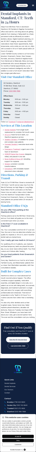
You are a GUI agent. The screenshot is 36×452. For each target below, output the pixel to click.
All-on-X (8, 135)
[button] (33, 5)
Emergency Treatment (12, 149)
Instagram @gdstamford (25, 122)
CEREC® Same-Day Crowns (14, 154)
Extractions (8, 169)
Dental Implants (10, 130)
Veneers (7, 164)
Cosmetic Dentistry (11, 144)
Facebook (12, 122)
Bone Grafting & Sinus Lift (14, 159)
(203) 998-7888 (14, 91)
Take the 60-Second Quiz (18, 340)
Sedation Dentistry (11, 139)
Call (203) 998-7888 (18, 346)
